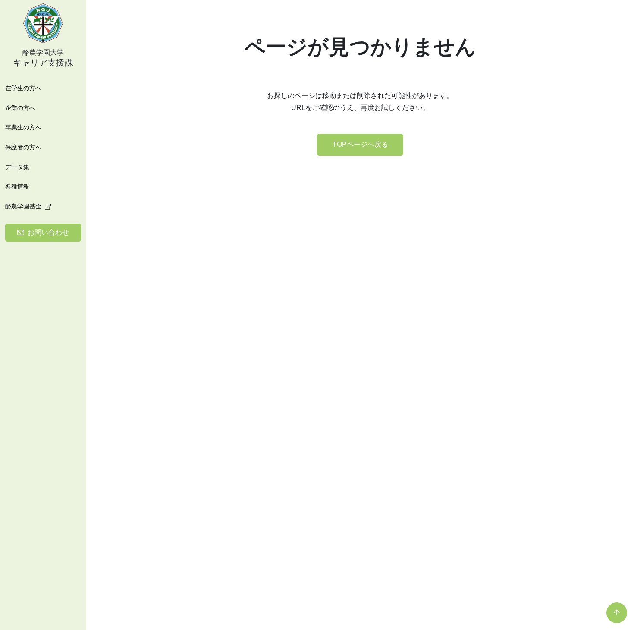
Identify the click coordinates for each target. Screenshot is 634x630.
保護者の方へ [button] (23, 147)
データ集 (17, 167)
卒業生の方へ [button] (23, 127)
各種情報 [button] (17, 186)
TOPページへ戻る (360, 144)
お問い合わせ (48, 232)
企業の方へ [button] (20, 107)
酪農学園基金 (23, 206)
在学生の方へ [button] (23, 88)
